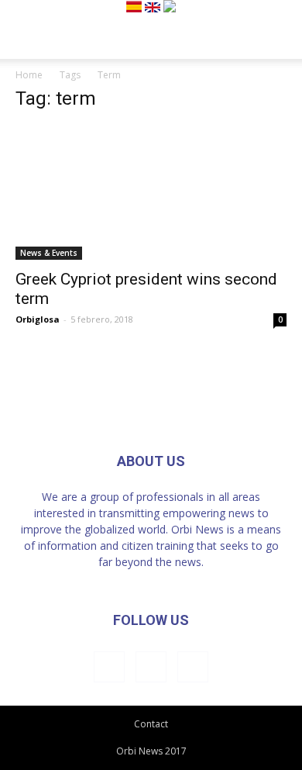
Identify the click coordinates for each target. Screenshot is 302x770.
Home (29, 74)
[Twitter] (192, 666)
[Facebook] (109, 666)
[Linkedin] (151, 666)
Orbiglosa (37, 319)
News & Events (48, 252)
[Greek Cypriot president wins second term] (151, 193)
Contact (151, 723)
